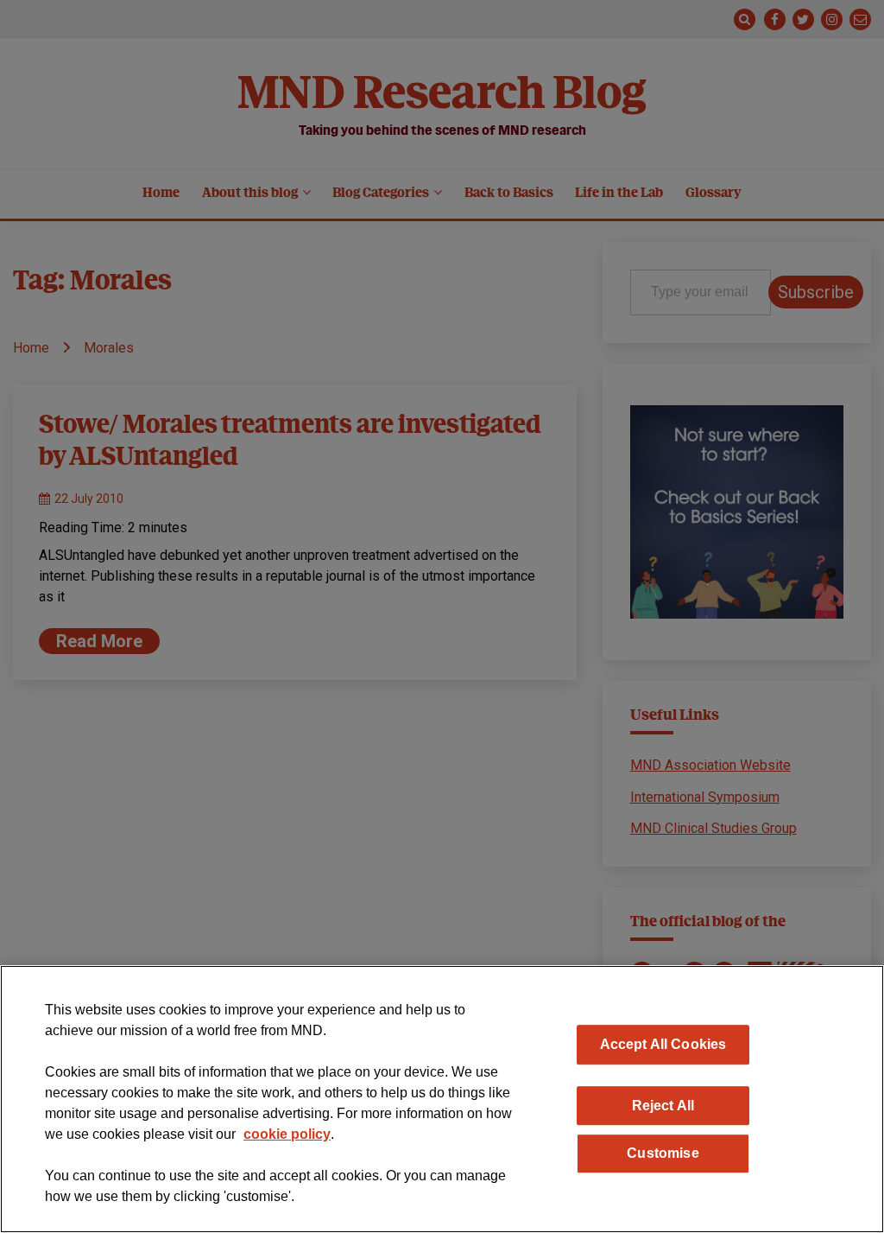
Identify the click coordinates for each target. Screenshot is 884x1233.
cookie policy (287, 1134)
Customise (662, 1152)
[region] (442, 1099)
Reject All (663, 1105)
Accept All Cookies (663, 1044)
